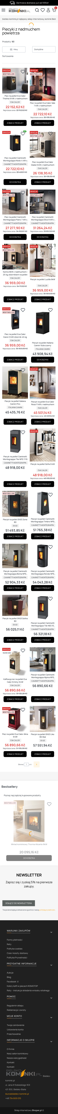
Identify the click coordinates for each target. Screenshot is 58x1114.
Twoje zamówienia (15, 1025)
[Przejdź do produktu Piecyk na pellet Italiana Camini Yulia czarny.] (42, 323)
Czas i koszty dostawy (17, 953)
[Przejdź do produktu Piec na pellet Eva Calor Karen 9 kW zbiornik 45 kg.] (15, 319)
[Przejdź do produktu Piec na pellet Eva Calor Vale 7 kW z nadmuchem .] (42, 84)
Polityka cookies (14, 948)
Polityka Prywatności (17, 957)
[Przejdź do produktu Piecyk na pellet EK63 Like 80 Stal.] (42, 719)
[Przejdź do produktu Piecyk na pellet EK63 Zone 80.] (15, 504)
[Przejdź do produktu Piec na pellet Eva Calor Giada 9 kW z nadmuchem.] (42, 145)
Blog (9, 977)
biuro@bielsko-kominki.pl (17, 1093)
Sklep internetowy (28, 1110)
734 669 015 (15, 1098)
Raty (9, 944)
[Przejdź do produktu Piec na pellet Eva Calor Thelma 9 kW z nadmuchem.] (15, 80)
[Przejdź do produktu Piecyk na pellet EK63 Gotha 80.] (15, 605)
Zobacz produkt (15, 123)
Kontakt (10, 1062)
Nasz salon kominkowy (17, 1053)
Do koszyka (15, 182)
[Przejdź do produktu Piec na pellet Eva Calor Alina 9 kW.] (15, 719)
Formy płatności (14, 939)
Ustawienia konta (15, 1029)
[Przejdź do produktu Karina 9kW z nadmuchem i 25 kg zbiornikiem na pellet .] (15, 256)
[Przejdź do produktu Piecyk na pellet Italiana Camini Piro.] (15, 382)
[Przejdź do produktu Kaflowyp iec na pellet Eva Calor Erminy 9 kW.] (15, 662)
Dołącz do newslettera (19, 903)
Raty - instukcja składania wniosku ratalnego (28, 990)
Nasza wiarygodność (17, 1058)
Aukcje (10, 972)
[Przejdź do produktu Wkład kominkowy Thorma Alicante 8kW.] (29, 821)
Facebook (12, 981)
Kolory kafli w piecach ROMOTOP (22, 986)
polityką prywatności (47, 910)
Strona (20, 764)
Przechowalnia (14, 1034)
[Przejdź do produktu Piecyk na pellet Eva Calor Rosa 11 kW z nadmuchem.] (42, 382)
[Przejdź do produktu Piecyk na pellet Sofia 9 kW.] (42, 445)
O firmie (10, 1049)
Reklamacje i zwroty (16, 1010)
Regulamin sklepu (15, 1005)
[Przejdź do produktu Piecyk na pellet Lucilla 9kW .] (42, 260)
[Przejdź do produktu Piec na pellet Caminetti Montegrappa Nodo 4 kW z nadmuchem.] (15, 142)
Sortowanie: (8, 56)
